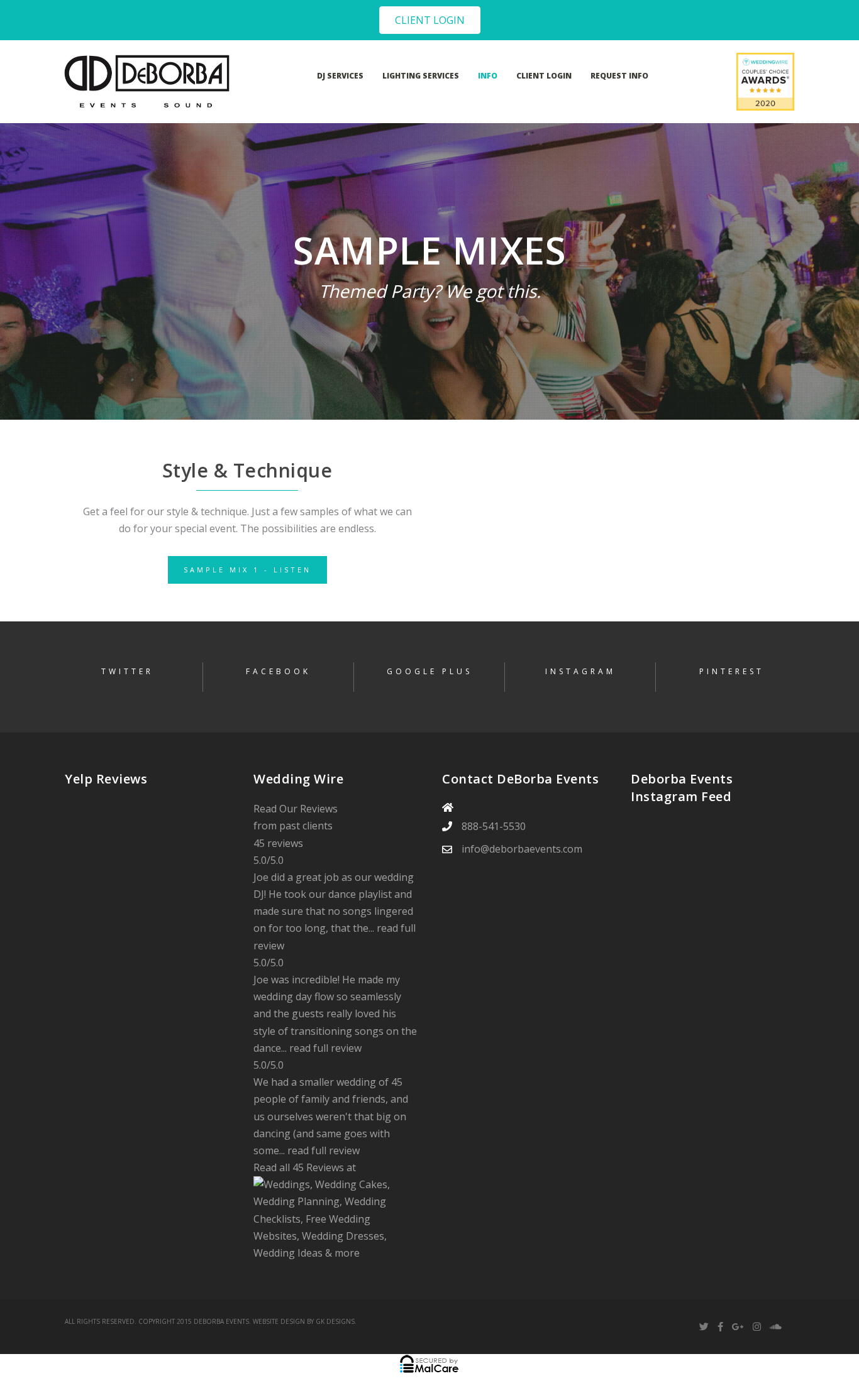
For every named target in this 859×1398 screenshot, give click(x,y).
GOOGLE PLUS (429, 671)
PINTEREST (731, 671)
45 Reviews (318, 1167)
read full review (325, 1048)
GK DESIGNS (335, 1321)
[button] (429, 20)
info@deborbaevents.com (522, 849)
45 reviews (278, 843)
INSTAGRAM (580, 671)
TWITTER (127, 671)
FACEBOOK (278, 671)
